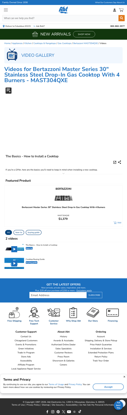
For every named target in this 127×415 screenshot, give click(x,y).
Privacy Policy (33, 405)
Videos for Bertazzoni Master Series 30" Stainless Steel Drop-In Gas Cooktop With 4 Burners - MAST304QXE (62, 74)
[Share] (119, 162)
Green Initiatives (26, 348)
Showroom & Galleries (63, 360)
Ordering (101, 331)
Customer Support (26, 331)
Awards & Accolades (63, 340)
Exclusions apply (84, 290)
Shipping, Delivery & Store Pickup (101, 340)
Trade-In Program (26, 352)
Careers (63, 364)
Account (101, 336)
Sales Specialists (63, 348)
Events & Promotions (26, 344)
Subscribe (94, 295)
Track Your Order (101, 360)
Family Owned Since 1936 (15, 2)
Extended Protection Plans (101, 352)
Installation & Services (101, 348)
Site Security (58, 405)
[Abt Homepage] (63, 10)
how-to (18, 232)
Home (7, 43)
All (8, 232)
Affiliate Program (26, 364)
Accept (108, 387)
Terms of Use (18, 405)
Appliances (17, 43)
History (63, 336)
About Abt (63, 331)
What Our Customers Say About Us (110, 2)
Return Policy (100, 356)
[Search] (121, 18)
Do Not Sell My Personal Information (97, 405)
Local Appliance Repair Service (26, 368)
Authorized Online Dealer (63, 344)
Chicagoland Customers (26, 340)
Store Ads (26, 356)
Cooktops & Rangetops (44, 43)
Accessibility (26, 360)
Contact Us (26, 336)
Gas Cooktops (64, 43)
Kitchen (28, 43)
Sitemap (46, 405)
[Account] (115, 10)
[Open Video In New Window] (115, 162)
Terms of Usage (56, 384)
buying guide (33, 232)
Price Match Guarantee (101, 344)
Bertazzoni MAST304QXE (85, 43)
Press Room (63, 356)
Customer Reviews (63, 352)
